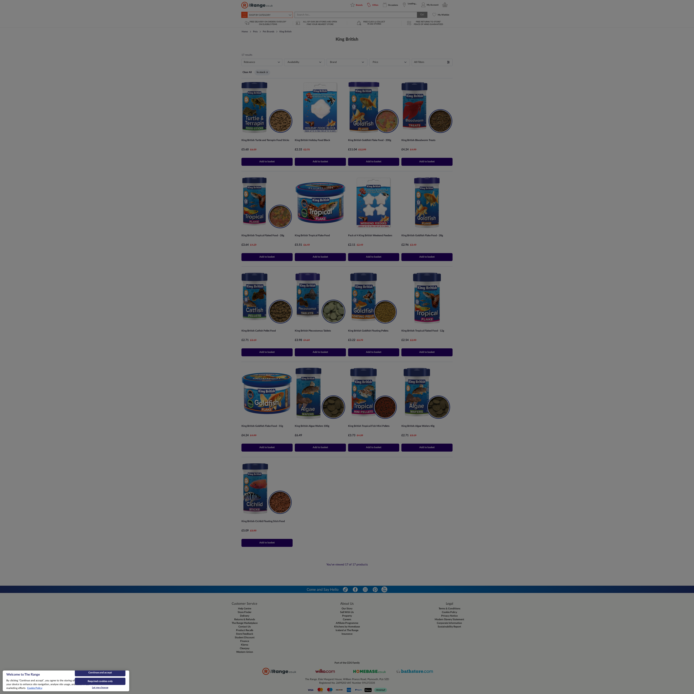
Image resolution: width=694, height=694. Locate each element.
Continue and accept (100, 672)
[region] (66, 680)
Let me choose (100, 687)
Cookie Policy (34, 688)
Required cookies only (100, 681)
